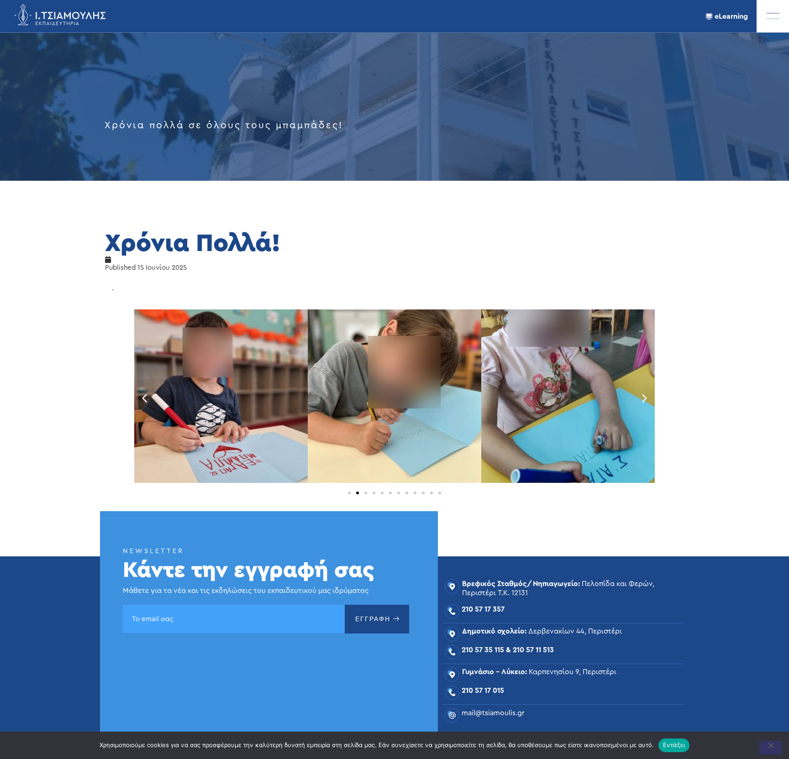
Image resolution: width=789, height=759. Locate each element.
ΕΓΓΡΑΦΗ (372, 619)
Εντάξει (674, 745)
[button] (773, 16)
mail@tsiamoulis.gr (493, 713)
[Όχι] (770, 747)
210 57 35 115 (483, 650)
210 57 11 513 (533, 650)
